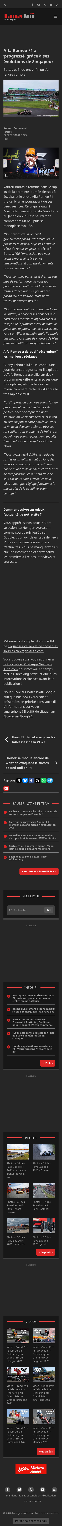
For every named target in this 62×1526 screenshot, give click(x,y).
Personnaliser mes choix (31, 1521)
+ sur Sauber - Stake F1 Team (39, 871)
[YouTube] (51, 5)
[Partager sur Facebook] (31, 780)
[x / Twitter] (45, 5)
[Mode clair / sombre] (5, 5)
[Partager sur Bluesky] (25, 780)
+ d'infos (48, 1063)
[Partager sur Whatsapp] (43, 780)
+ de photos (46, 1252)
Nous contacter (32, 1501)
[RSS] (57, 5)
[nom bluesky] (39, 5)
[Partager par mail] (6, 788)
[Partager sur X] (19, 780)
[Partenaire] (31, 1469)
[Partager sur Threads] (37, 780)
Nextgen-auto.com (23, 1513)
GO (49, 910)
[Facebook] (32, 5)
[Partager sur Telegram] (50, 780)
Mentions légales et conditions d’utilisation (31, 1495)
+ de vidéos (46, 1451)
